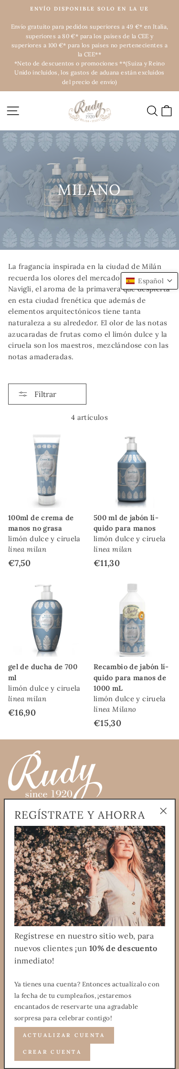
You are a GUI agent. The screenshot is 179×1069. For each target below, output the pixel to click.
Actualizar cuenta (64, 1035)
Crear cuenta (52, 1051)
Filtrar (44, 394)
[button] (149, 281)
